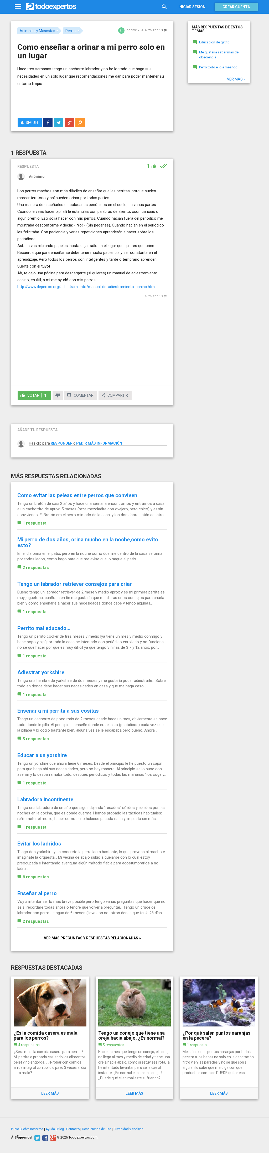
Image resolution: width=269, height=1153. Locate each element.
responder (62, 443)
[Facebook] (44, 1137)
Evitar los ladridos (39, 843)
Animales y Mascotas (37, 31)
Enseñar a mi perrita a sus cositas (58, 711)
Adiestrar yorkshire (40, 672)
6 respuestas (36, 876)
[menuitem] (48, 122)
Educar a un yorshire (42, 755)
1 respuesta (34, 523)
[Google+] (52, 1137)
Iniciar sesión (191, 7)
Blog (60, 1129)
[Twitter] (36, 1137)
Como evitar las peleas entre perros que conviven (77, 495)
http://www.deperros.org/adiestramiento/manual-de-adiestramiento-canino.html (86, 286)
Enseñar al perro (37, 893)
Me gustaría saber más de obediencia (219, 54)
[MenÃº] (18, 6)
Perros (70, 31)
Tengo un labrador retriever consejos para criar (74, 584)
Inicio (15, 1129)
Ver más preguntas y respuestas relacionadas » (92, 938)
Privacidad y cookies (128, 1129)
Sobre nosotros (32, 1129)
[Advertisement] (78, 99)
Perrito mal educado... (43, 628)
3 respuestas (36, 738)
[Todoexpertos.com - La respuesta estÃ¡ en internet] (51, 6)
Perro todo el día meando (218, 67)
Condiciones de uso (96, 1129)
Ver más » (236, 79)
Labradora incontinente (45, 799)
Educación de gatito (214, 42)
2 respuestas (36, 567)
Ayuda (50, 1129)
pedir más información (99, 443)
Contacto (73, 1129)
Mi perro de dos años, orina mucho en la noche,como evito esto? (87, 542)
